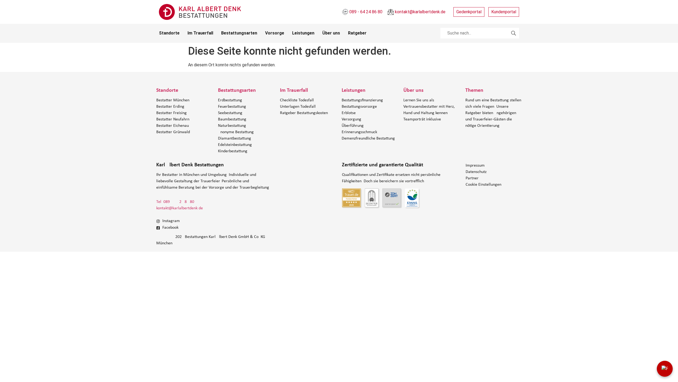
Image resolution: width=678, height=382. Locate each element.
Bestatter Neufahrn (172, 119)
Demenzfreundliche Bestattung (368, 138)
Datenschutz (476, 172)
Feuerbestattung (232, 107)
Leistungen (303, 33)
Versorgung (351, 119)
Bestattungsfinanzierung (362, 100)
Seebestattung (230, 113)
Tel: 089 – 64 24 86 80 (175, 202)
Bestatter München (172, 100)
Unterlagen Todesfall (298, 107)
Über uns (331, 33)
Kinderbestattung (232, 151)
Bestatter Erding (170, 107)
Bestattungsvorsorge (359, 107)
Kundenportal (503, 11)
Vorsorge (274, 33)
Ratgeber (357, 33)
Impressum (475, 165)
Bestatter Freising (171, 113)
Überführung (353, 126)
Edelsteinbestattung (235, 145)
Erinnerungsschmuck (359, 132)
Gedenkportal (468, 11)
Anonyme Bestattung (236, 132)
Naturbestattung (232, 126)
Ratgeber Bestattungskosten (304, 113)
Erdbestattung (230, 100)
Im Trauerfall (200, 33)
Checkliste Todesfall (297, 100)
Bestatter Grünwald (173, 132)
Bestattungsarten (239, 33)
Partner (472, 178)
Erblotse (349, 113)
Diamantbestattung (234, 138)
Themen (474, 90)
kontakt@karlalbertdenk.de (179, 208)
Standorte (169, 33)
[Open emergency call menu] (665, 369)
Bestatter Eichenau (172, 126)
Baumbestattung (232, 119)
